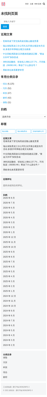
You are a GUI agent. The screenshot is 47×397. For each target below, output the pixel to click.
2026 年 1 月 (9, 232)
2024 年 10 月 (9, 306)
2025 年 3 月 (9, 281)
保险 (5, 102)
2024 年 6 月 (9, 325)
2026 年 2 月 (9, 227)
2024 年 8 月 (9, 315)
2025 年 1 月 (9, 291)
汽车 (5, 88)
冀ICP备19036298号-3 (21, 387)
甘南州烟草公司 (38, 131)
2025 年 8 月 (9, 257)
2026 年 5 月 (9, 212)
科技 (5, 93)
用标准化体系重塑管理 (13, 70)
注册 (31, 4)
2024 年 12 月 (9, 296)
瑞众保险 (5, 131)
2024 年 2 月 (9, 345)
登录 (27, 4)
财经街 (11, 390)
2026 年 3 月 (9, 222)
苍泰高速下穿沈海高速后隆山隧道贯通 (20, 41)
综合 (5, 84)
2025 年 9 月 (9, 252)
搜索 (5, 26)
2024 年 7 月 (9, 320)
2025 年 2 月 (9, 286)
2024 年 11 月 (9, 301)
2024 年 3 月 (9, 340)
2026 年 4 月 (9, 217)
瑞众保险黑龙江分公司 (24, 131)
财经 (5, 98)
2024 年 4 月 (9, 335)
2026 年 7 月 (9, 203)
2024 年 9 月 (9, 311)
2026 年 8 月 (9, 198)
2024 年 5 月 (9, 330)
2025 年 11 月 (9, 242)
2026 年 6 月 (9, 208)
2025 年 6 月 (9, 267)
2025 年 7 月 (9, 262)
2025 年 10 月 (9, 247)
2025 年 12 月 (9, 237)
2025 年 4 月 (9, 276)
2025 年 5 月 (9, 271)
